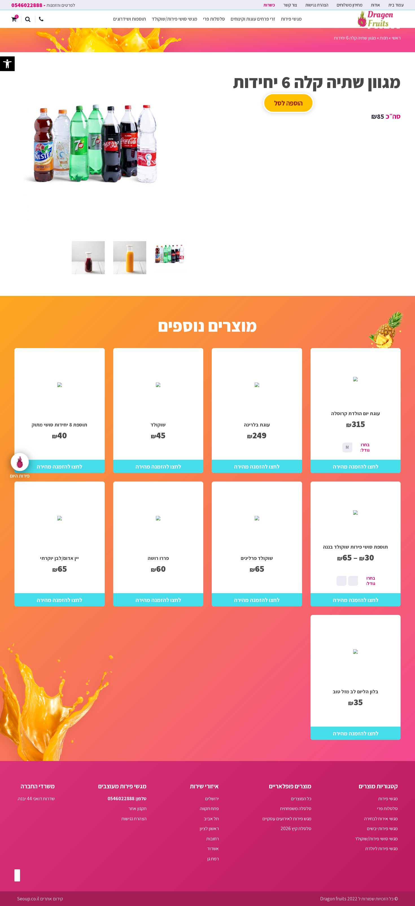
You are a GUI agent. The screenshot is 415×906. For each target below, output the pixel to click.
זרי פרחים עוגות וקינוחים (253, 19)
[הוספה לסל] (356, 466)
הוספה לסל (288, 102)
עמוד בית (396, 5)
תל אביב (211, 818)
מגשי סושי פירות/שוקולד (174, 19)
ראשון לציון (209, 828)
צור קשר (290, 5)
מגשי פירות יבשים (382, 828)
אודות (375, 5)
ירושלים (212, 798)
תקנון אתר (137, 808)
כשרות (269, 5)
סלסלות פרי (214, 19)
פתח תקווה (209, 808)
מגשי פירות (291, 19)
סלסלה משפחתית (295, 808)
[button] (7, 63)
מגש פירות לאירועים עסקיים (286, 818)
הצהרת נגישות (316, 5)
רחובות (212, 838)
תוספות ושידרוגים (129, 19)
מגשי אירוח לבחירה (381, 818)
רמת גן (213, 859)
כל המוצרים (301, 798)
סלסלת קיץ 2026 (296, 828)
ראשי (396, 38)
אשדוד (213, 848)
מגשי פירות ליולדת (381, 848)
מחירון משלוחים (349, 5)
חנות (384, 38)
